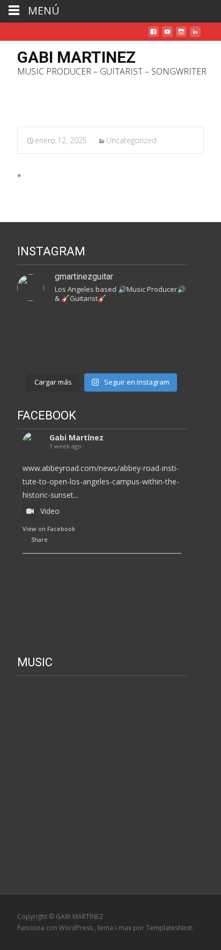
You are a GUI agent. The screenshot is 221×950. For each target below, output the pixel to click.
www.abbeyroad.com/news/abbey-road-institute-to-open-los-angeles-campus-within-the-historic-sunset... (101, 481)
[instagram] (181, 36)
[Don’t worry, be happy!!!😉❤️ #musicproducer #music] (80, 353)
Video (50, 511)
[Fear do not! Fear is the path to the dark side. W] (80, 326)
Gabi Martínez (76, 437)
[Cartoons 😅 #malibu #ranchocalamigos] (124, 326)
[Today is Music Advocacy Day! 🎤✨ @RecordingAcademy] (124, 353)
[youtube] (167, 36)
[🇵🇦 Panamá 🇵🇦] (36, 326)
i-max (124, 927)
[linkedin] (195, 36)
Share (39, 539)
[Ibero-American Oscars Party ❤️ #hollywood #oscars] (168, 326)
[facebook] (153, 36)
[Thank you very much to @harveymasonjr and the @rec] (168, 353)
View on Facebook (49, 529)
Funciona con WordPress (55, 927)
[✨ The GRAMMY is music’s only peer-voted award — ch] (36, 353)
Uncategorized (131, 140)
